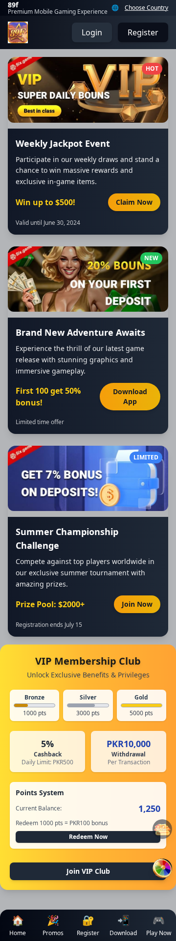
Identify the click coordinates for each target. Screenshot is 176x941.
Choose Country (146, 8)
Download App (130, 396)
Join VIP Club (88, 871)
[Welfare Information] (162, 829)
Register (143, 32)
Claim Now (134, 202)
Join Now (137, 604)
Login (92, 32)
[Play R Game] (162, 868)
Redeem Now (88, 837)
